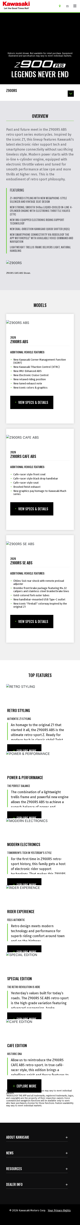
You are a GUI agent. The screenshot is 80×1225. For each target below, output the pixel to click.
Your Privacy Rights (59, 1210)
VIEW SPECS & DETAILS (33, 402)
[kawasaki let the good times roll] (28, 6)
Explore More (26, 750)
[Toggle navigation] (75, 6)
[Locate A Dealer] (61, 5)
